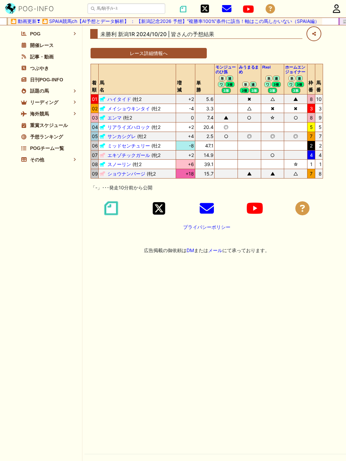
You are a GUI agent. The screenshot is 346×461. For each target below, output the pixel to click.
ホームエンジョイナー (295, 69)
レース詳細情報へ (149, 53)
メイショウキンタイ (128, 108)
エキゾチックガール (128, 155)
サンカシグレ (121, 136)
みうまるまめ (249, 69)
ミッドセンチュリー (128, 145)
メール (215, 250)
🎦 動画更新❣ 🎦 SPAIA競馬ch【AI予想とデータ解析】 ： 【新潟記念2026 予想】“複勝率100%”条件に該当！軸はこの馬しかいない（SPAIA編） (162, 21)
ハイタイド (119, 99)
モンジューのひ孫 (226, 69)
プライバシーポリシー (206, 227)
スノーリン (119, 164)
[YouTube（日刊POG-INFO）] (248, 9)
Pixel (266, 67)
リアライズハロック (128, 127)
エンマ (114, 117)
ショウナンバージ (126, 174)
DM (190, 250)
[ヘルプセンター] (270, 9)
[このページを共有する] (313, 33)
